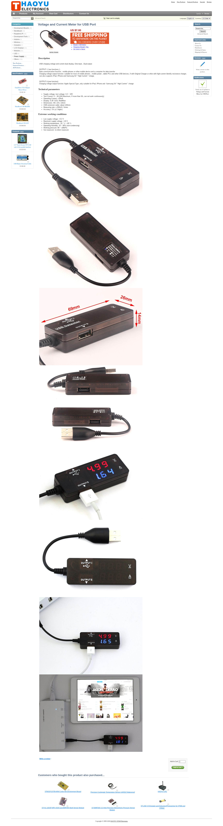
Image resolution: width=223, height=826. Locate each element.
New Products (181, 2)
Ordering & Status (200, 50)
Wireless (17, 42)
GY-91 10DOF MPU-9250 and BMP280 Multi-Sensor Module (63, 808)
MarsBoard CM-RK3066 (22, 106)
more (25, 73)
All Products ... (17, 67)
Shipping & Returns (201, 52)
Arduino (17, 39)
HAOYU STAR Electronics (119, 821)
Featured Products (192, 2)
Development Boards (21, 28)
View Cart (53, 13)
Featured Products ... (19, 65)
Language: (183, 18)
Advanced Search (40, 18)
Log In (199, 13)
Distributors (68, 13)
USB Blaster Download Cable (22, 163)
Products (23, 13)
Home (173, 2)
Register (209, 2)
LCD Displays (19, 48)
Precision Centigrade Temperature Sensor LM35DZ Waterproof (113, 792)
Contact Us (84, 13)
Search (197, 24)
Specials (202, 2)
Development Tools (21, 36)
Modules (17, 51)
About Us (198, 43)
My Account (38, 13)
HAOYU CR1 (162, 792)
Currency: (198, 18)
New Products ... (18, 63)
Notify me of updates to (203, 92)
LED (15, 53)
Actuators (17, 45)
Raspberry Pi (18, 34)
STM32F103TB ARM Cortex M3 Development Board (63, 792)
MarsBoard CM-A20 (22, 123)
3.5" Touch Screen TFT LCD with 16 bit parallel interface (22, 146)
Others (16, 59)
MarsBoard (18, 31)
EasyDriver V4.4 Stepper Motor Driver (22, 89)
